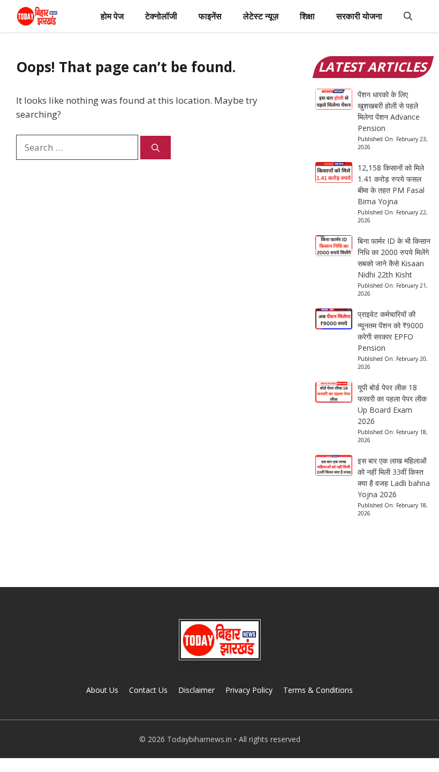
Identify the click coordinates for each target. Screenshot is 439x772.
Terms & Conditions (318, 690)
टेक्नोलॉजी (161, 16)
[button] (408, 16)
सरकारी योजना (359, 16)
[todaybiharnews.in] (37, 16)
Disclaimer (196, 690)
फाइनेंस (210, 16)
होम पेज (112, 16)
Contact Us (148, 690)
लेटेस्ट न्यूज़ (260, 16)
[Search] (155, 148)
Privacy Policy (249, 690)
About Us (102, 690)
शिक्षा (307, 16)
